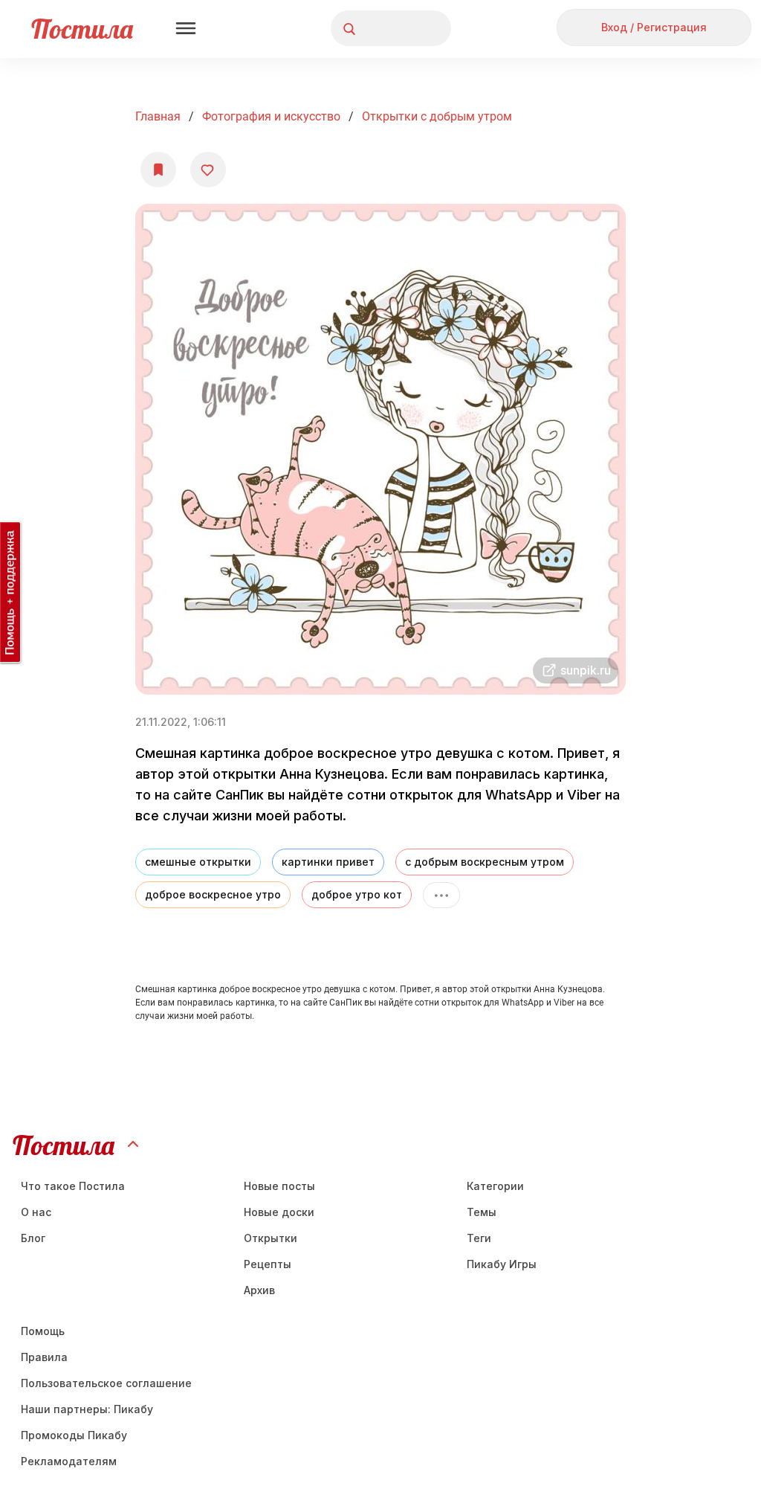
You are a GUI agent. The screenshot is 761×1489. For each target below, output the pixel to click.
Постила (82, 28)
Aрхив (259, 1290)
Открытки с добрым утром (437, 116)
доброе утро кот (356, 894)
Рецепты (267, 1264)
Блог (33, 1238)
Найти (384, 28)
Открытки (270, 1238)
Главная (158, 116)
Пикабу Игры (502, 1264)
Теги (479, 1238)
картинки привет (328, 861)
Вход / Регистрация (654, 27)
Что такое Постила (73, 1186)
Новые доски (279, 1212)
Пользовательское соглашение (106, 1383)
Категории (495, 1186)
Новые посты (279, 1186)
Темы (481, 1212)
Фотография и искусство (271, 116)
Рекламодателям (69, 1461)
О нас (36, 1212)
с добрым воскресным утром (484, 861)
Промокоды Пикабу (74, 1435)
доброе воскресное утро (213, 894)
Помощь (43, 1331)
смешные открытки (198, 861)
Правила (44, 1357)
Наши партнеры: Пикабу (87, 1409)
